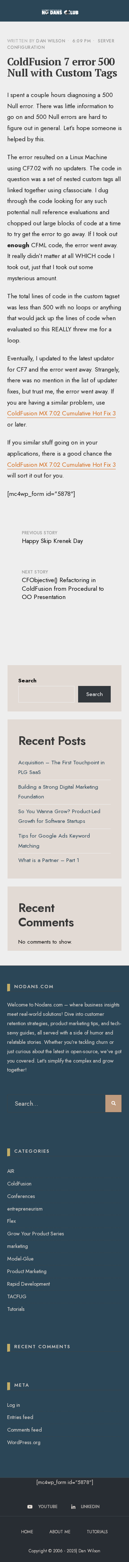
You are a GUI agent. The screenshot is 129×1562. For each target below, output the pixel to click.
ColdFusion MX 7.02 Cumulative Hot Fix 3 (61, 413)
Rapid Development (28, 1283)
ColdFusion (19, 1183)
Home (27, 1532)
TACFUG (17, 1296)
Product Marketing (27, 1271)
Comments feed (24, 1429)
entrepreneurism (25, 1208)
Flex (11, 1221)
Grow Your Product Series (35, 1233)
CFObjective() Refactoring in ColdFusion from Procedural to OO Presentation (63, 585)
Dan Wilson (50, 41)
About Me (60, 1532)
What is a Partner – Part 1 (48, 860)
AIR (10, 1171)
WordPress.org (23, 1442)
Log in (13, 1405)
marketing (17, 1246)
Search (27, 681)
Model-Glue (20, 1258)
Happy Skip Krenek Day (52, 537)
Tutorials (16, 1309)
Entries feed (20, 1417)
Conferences (21, 1196)
